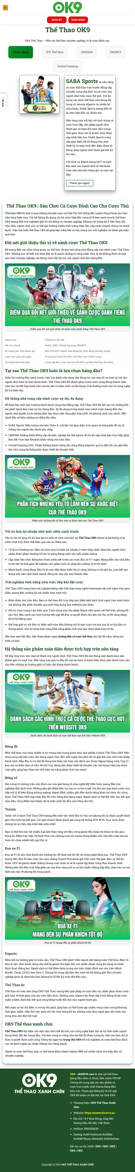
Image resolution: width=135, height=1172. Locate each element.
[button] (3, 101)
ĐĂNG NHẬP (78, 19)
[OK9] (67, 7)
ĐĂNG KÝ (57, 19)
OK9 (105, 1146)
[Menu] (5, 7)
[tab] (21, 52)
